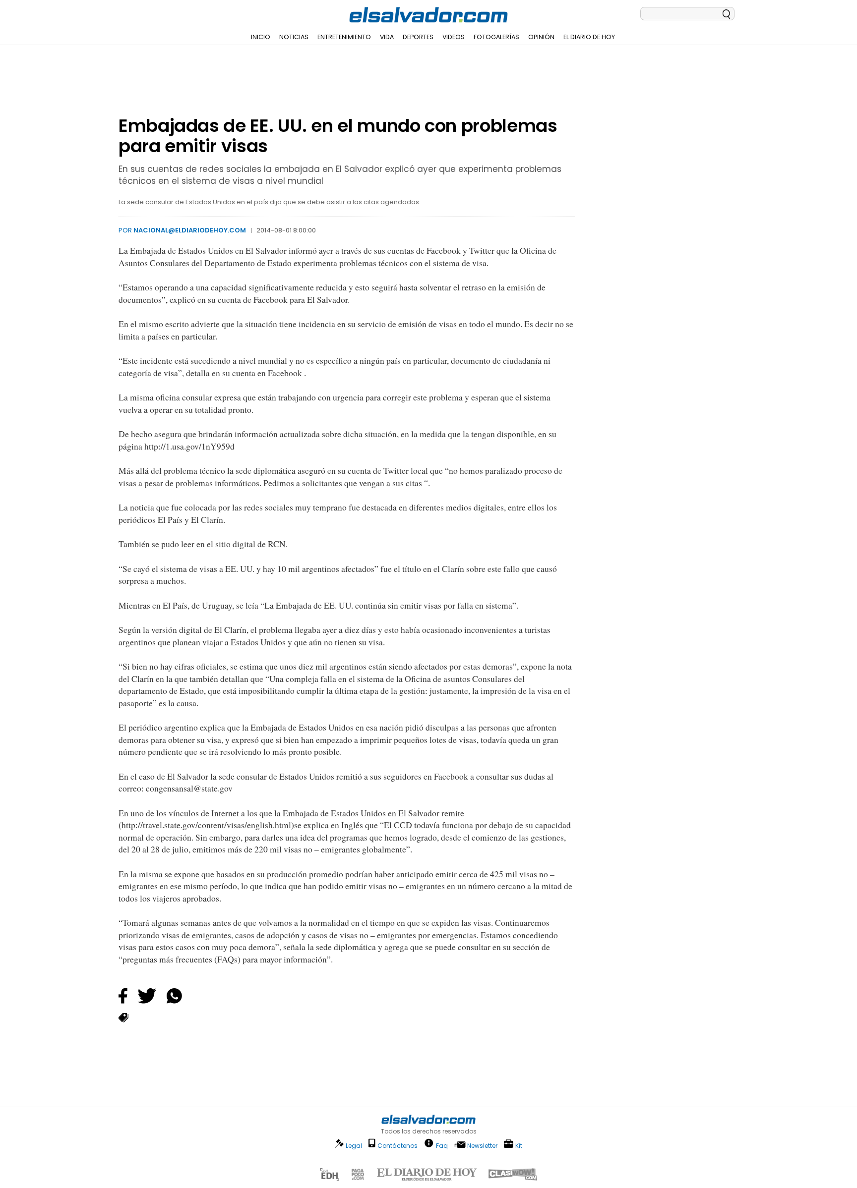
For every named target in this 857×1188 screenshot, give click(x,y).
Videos (453, 37)
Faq (442, 1145)
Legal (354, 1145)
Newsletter (482, 1145)
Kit (518, 1145)
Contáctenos (397, 1145)
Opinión (541, 37)
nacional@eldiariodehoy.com (189, 230)
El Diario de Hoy (589, 37)
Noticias (293, 37)
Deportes (418, 37)
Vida (387, 37)
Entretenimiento (344, 37)
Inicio (260, 37)
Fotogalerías (496, 37)
